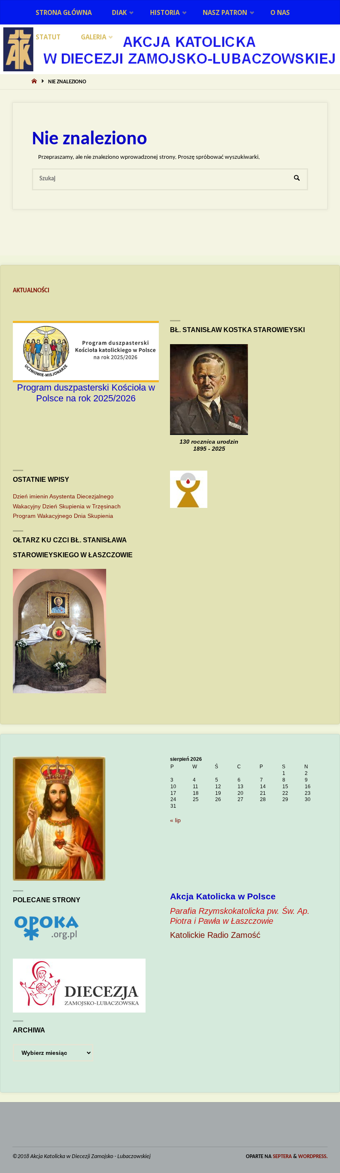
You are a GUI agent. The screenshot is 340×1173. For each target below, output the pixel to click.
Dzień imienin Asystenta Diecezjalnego (63, 496)
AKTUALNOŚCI (31, 291)
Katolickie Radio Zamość (215, 935)
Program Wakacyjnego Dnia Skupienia (63, 516)
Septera (282, 1156)
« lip (175, 820)
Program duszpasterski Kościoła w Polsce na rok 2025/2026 (86, 392)
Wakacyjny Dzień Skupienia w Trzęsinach (67, 506)
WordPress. (313, 1156)
